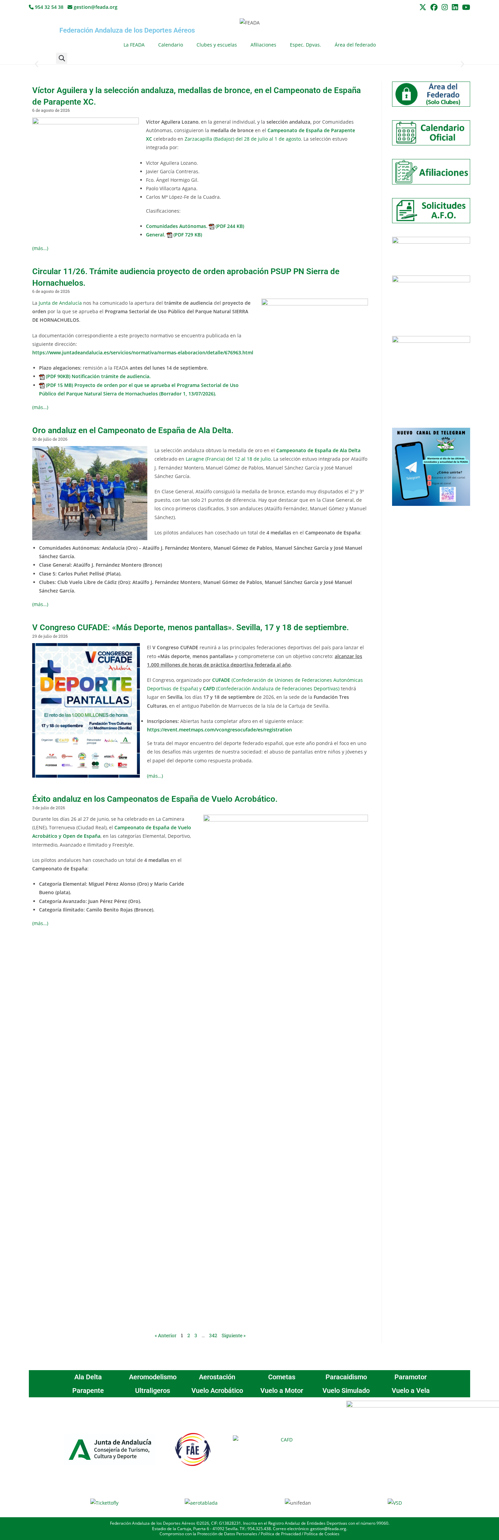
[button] (61, 58)
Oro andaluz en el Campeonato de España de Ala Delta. (133, 430)
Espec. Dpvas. (305, 44)
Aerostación (217, 1377)
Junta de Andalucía (60, 303)
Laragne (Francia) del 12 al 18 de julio (228, 459)
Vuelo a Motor (281, 1390)
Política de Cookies (321, 1534)
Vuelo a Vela (411, 1390)
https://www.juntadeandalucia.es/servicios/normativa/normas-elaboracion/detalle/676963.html (142, 352)
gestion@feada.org (94, 7)
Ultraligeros (152, 1390)
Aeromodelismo (153, 1377)
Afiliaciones (263, 44)
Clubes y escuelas (217, 44)
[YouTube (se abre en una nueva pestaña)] (465, 7)
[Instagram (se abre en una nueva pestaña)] (445, 7)
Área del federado (355, 44)
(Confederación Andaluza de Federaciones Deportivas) (271, 688)
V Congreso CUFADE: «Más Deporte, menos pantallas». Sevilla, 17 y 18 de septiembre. (190, 627)
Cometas (281, 1377)
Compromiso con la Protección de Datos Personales (208, 1534)
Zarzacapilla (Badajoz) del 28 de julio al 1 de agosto (243, 139)
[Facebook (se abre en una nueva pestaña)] (434, 7)
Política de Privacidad (281, 1534)
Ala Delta (88, 1377)
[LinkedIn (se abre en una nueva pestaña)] (455, 7)
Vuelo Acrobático (217, 1390)
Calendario (170, 44)
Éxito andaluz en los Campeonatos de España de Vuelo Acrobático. (155, 799)
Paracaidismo (346, 1377)
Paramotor (410, 1377)
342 (213, 1335)
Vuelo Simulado (346, 1390)
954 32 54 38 (48, 7)
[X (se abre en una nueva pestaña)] (422, 7)
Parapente (88, 1390)
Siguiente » (233, 1335)
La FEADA (134, 44)
